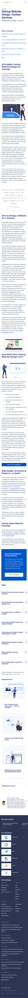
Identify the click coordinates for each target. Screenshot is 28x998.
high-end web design (16, 507)
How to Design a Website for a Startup (13, 40)
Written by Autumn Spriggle (13, 798)
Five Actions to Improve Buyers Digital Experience (12, 927)
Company (17, 911)
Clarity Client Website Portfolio (11, 54)
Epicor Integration (5, 979)
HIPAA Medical (18, 904)
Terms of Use (13, 993)
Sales (16, 906)
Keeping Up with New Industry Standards (10, 925)
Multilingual (3, 887)
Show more (3, 932)
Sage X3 (17, 896)
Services (4, 9)
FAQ (3, 58)
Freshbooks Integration (6, 937)
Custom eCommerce (5, 892)
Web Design (4, 904)
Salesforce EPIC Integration (7, 977)
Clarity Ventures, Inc (12, 990)
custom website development (12, 533)
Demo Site (3, 901)
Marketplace (4, 889)
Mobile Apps (4, 913)
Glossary (7, 993)
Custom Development (6, 906)
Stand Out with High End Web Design (14, 739)
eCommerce (4, 882)
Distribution (17, 908)
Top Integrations (5, 972)
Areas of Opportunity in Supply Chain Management (12, 951)
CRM (16, 887)
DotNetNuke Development (7, 908)
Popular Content (4, 959)
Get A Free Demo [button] (14, 574)
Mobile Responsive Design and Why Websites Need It (13, 771)
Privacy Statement (21, 993)
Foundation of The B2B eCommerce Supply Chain (12, 949)
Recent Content (4, 946)
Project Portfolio (10, 535)
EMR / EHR (17, 889)
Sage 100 (17, 894)
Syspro (16, 898)
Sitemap (2, 993)
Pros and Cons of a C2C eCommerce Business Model (12, 962)
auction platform (14, 488)
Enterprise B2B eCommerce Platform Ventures (11, 968)
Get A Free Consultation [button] (14, 464)
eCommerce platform (14, 131)
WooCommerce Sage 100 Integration (9, 942)
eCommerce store (6, 425)
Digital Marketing (5, 915)
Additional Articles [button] (8, 786)
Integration (17, 882)
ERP (16, 885)
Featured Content (5, 922)
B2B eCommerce (5, 885)
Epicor (16, 892)
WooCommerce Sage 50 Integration (9, 975)
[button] (14, 593)
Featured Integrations (6, 935)
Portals (17, 901)
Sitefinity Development (6, 911)
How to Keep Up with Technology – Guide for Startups (12, 706)
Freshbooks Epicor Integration (7, 940)
